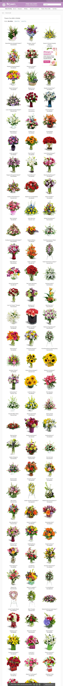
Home (3, 12)
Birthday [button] (26, 8)
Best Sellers (10, 21)
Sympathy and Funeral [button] (34, 8)
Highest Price (17, 21)
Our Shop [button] (55, 8)
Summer (14, 8)
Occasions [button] (20, 8)
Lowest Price (23, 21)
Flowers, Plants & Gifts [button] (46, 8)
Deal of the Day (8, 8)
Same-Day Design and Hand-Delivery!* (10, 1)
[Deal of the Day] (50, 57)
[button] (59, 680)
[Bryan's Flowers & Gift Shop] (11, 5)
